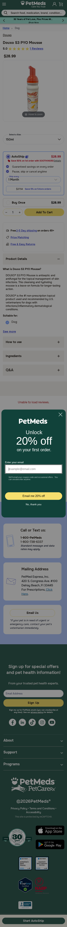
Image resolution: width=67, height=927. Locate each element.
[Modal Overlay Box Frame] (33, 463)
